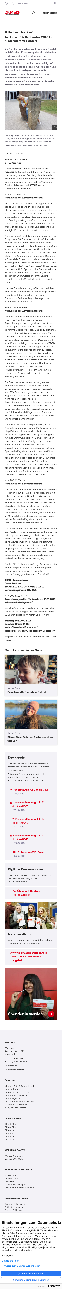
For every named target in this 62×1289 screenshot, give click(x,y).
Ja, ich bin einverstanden (31, 1273)
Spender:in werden (31, 994)
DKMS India (10, 1130)
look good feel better (15, 1107)
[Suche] (33, 13)
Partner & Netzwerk (15, 1210)
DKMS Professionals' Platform (20, 1101)
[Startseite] (12, 13)
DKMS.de (23, 3)
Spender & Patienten (15, 1204)
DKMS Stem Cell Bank (16, 1095)
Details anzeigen (10, 1261)
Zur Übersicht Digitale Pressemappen (26, 892)
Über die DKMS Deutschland (19, 1086)
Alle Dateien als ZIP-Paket (28, 854)
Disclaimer (10, 1181)
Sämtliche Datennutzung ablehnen (31, 1279)
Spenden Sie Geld (14, 1159)
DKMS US (9, 1139)
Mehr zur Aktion (31, 933)
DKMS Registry (12, 1098)
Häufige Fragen (12, 1089)
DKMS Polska (11, 1133)
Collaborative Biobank (16, 1104)
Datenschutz (11, 1178)
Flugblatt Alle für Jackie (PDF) (31, 791)
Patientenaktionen (14, 1207)
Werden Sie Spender (15, 1156)
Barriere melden (16, 1070)
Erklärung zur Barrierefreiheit (19, 1187)
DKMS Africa (11, 1124)
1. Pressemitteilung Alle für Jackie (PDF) (28, 806)
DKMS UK (9, 1136)
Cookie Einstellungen (15, 1184)
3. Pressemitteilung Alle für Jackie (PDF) (28, 839)
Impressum (10, 1175)
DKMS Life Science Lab (17, 1092)
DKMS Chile (11, 1127)
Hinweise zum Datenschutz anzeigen (21, 1266)
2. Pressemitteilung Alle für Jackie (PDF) (28, 822)
